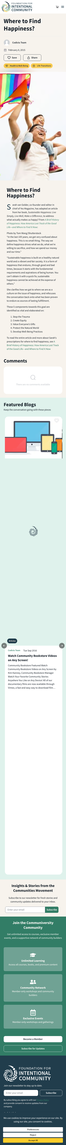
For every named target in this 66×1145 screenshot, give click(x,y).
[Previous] (4, 645)
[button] (57, 7)
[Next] (62, 645)
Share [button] (34, 57)
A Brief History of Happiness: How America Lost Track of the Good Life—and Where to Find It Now (33, 345)
